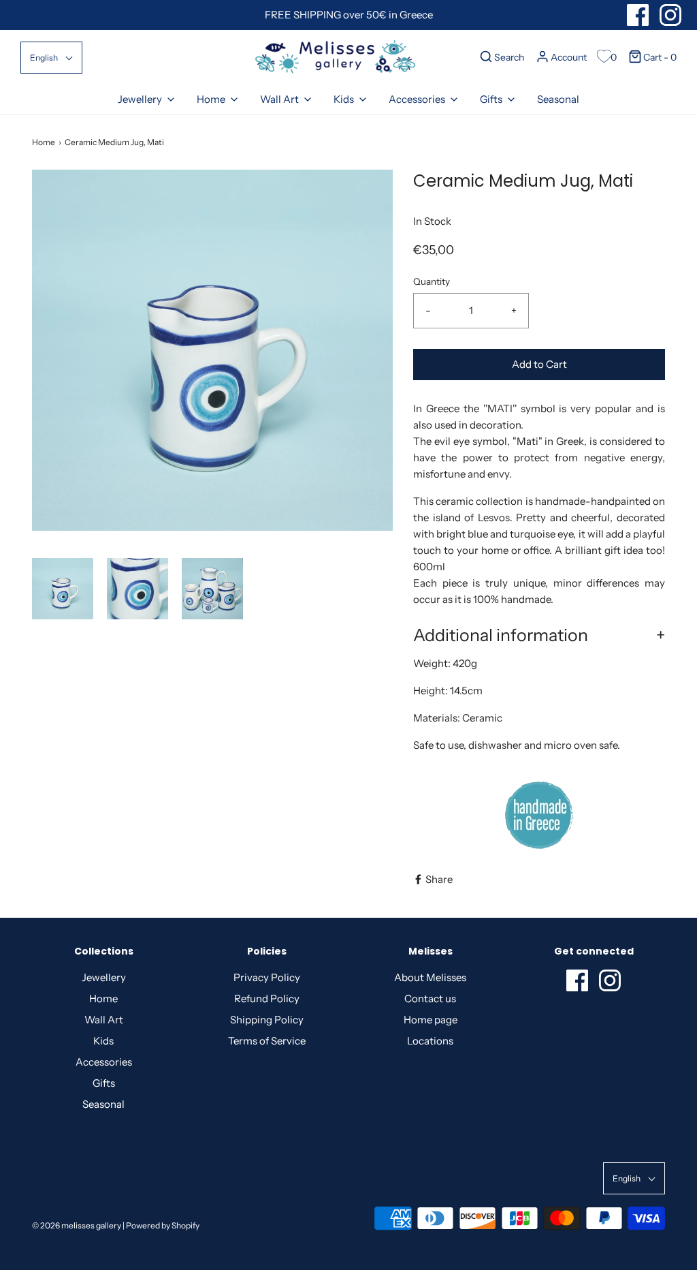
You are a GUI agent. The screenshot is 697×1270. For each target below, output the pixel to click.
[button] (51, 58)
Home (43, 142)
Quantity (431, 281)
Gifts (104, 1083)
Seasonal (558, 99)
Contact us (430, 998)
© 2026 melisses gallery (76, 1225)
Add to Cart (539, 364)
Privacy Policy (266, 977)
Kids (103, 1040)
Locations (430, 1040)
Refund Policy (266, 998)
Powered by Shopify (162, 1225)
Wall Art (103, 1019)
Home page (430, 1019)
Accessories (104, 1061)
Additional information (500, 635)
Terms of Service (267, 1040)
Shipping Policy (267, 1019)
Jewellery (104, 977)
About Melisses (430, 977)
